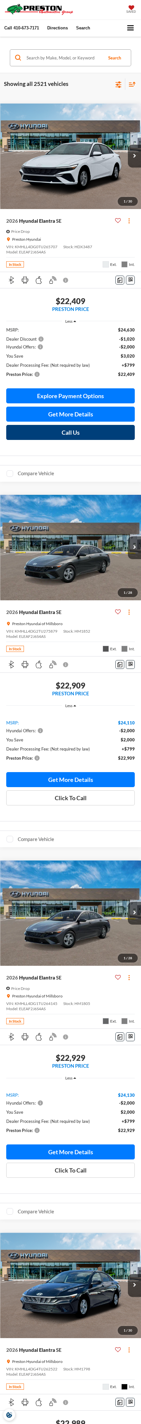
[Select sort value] (130, 84)
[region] (70, 355)
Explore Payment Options (70, 395)
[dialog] (9, 1415)
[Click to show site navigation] (130, 28)
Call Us (71, 432)
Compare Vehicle (36, 473)
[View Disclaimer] (66, 280)
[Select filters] (118, 84)
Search (114, 57)
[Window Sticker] (130, 280)
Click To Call (71, 797)
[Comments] (119, 280)
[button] (21, 28)
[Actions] (129, 221)
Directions (57, 27)
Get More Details (70, 414)
